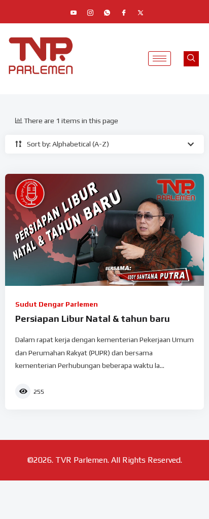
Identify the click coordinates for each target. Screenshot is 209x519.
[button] (191, 58)
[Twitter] (140, 12)
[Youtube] (73, 12)
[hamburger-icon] (159, 58)
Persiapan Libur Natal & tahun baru (92, 318)
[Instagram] (90, 12)
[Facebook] (123, 12)
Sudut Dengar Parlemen (56, 304)
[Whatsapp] (107, 12)
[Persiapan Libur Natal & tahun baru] (104, 230)
